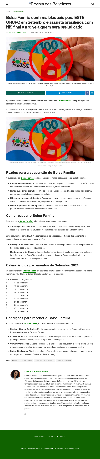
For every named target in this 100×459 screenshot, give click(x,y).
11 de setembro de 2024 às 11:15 (42, 32)
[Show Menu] (7, 3)
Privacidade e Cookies (71, 449)
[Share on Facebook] (87, 93)
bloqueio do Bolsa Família (22, 360)
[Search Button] (92, 3)
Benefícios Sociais (18, 11)
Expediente (50, 437)
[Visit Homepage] (50, 4)
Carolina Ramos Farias (17, 32)
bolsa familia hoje (64, 360)
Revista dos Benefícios (34, 449)
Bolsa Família (65, 100)
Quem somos (39, 437)
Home (8, 11)
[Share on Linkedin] (92, 93)
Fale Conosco (60, 437)
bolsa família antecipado (44, 360)
